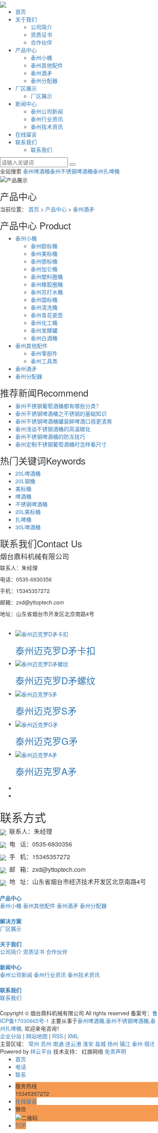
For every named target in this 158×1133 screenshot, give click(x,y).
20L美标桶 (28, 511)
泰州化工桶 (44, 322)
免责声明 (115, 1051)
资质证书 (41, 34)
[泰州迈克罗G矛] (36, 724)
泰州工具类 (44, 361)
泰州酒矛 (41, 73)
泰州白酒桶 (44, 338)
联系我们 (26, 142)
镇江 (125, 1043)
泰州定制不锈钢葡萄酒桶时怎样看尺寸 (61, 444)
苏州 (46, 1043)
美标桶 (23, 488)
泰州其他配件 (47, 65)
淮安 (88, 1043)
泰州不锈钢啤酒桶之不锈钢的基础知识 (61, 413)
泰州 (137, 1043)
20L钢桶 (25, 481)
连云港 (73, 1043)
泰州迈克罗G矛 (46, 741)
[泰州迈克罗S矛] (36, 693)
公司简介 (41, 27)
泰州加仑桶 (44, 269)
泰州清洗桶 (44, 307)
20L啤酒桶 (28, 473)
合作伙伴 (41, 42)
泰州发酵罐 (44, 330)
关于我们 (26, 19)
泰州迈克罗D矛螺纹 (55, 680)
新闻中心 (26, 103)
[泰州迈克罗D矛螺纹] (41, 663)
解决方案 (10, 921)
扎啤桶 (23, 519)
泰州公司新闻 (47, 111)
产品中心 (26, 50)
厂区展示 (26, 88)
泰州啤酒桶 (36, 171)
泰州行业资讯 (47, 119)
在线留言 (26, 134)
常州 (33, 1043)
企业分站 (10, 1036)
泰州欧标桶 (44, 246)
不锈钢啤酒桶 (31, 504)
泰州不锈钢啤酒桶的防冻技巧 (50, 436)
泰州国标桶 (44, 299)
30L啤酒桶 (28, 527)
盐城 (100, 1043)
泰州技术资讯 (47, 126)
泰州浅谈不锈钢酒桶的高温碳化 (53, 429)
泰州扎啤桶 (106, 171)
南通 (58, 1043)
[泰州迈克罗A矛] (36, 754)
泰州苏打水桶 (47, 292)
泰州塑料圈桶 (47, 276)
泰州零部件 (44, 353)
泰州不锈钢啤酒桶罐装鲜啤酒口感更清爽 (63, 421)
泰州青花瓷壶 (47, 315)
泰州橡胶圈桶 (47, 284)
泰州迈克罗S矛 (46, 710)
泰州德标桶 (44, 261)
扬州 (112, 1043)
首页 (20, 11)
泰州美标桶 (44, 253)
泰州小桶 (41, 57)
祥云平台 (41, 1051)
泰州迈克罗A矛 (46, 771)
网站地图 (37, 1036)
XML (73, 1036)
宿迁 (149, 1043)
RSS (57, 1036)
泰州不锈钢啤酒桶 (71, 171)
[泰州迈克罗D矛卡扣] (41, 633)
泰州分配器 (44, 80)
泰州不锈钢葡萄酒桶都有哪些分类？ (58, 406)
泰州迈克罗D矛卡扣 (55, 650)
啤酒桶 (23, 496)
